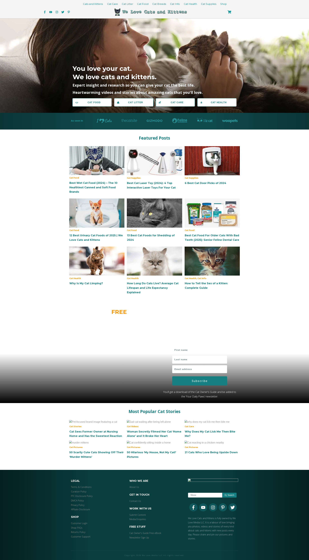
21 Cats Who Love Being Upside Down (212, 448)
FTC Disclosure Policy (82, 496)
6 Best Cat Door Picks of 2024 (212, 165)
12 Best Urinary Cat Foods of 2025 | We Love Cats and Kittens (96, 220)
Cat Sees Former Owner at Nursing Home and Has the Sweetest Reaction (96, 429)
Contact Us (135, 501)
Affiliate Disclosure (80, 509)
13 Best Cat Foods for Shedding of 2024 (154, 220)
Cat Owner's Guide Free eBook (145, 533)
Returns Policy (78, 532)
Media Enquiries (137, 519)
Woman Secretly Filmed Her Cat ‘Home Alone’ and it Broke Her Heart (154, 429)
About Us (134, 487)
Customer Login (79, 523)
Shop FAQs (76, 527)
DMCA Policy (77, 500)
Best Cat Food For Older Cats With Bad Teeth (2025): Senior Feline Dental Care (212, 220)
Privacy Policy (77, 505)
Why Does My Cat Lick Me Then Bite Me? (212, 429)
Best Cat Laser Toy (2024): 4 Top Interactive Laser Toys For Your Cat (154, 168)
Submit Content (137, 514)
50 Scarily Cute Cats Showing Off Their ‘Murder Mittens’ (96, 450)
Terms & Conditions (81, 487)
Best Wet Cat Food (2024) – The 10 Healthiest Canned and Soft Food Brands (96, 170)
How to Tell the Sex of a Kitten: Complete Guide (212, 268)
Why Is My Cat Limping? (96, 266)
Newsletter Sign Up (139, 537)
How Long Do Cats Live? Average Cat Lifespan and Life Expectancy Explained (154, 271)
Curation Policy (78, 491)
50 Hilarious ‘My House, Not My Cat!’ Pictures (154, 450)
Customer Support (80, 536)
